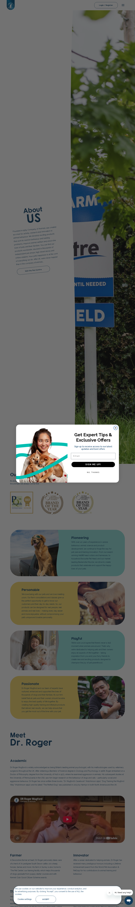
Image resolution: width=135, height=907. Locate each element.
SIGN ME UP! (93, 464)
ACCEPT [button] (45, 899)
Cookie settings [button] (25, 899)
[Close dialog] (116, 428)
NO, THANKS (93, 472)
